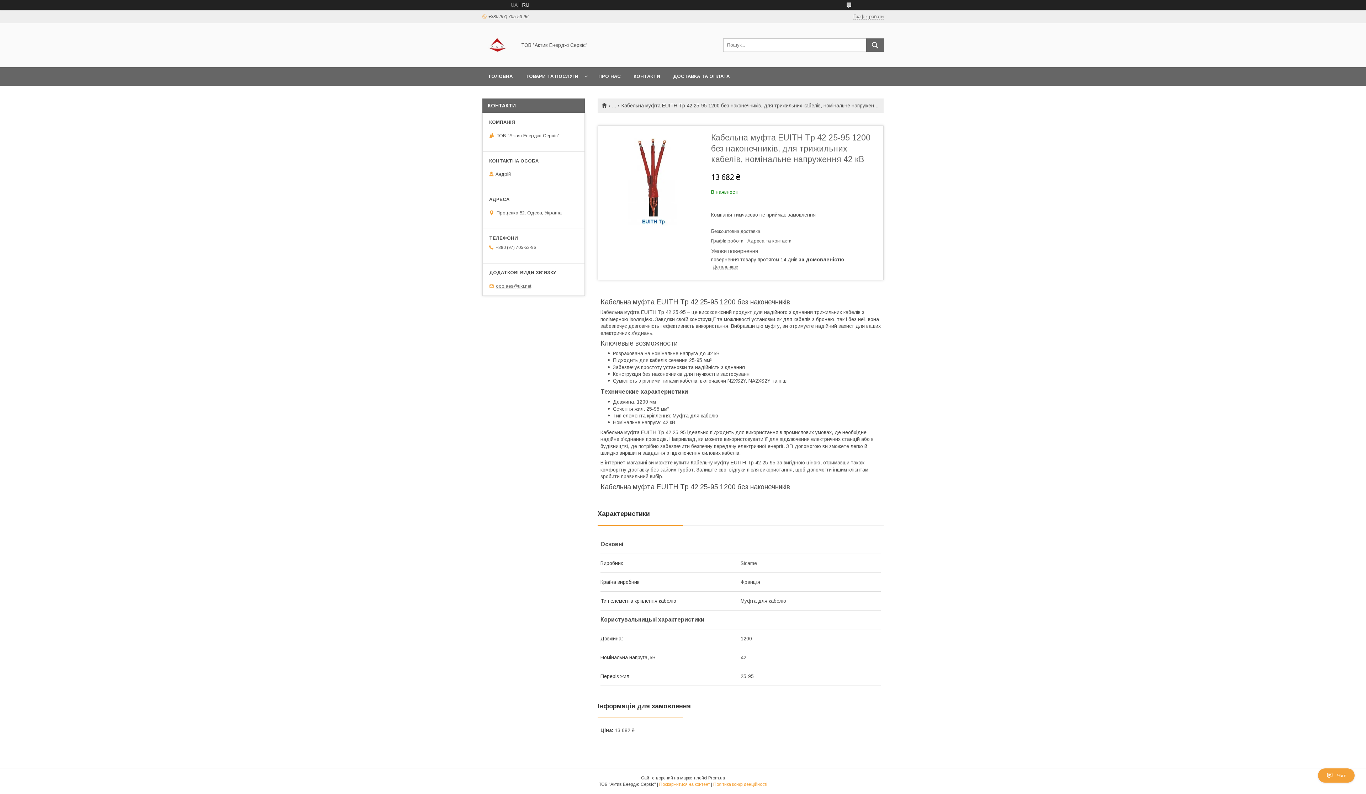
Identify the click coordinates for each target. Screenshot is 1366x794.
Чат (1341, 775)
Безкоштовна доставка (735, 231)
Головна (501, 76)
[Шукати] (875, 45)
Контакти (647, 76)
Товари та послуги (551, 76)
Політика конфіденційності (740, 784)
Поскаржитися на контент (684, 784)
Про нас (609, 76)
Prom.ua (716, 778)
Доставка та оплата (701, 76)
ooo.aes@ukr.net (513, 286)
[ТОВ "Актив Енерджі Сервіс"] (497, 58)
